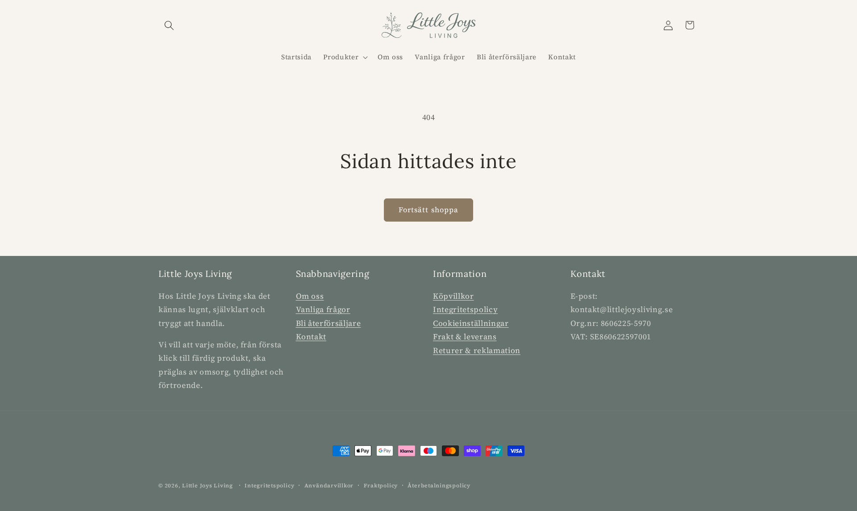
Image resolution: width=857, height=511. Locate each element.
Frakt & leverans (465, 336)
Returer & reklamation (476, 350)
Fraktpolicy (381, 485)
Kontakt (311, 336)
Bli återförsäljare (328, 323)
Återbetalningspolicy (439, 485)
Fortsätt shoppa (429, 210)
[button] (169, 25)
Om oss (310, 296)
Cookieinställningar (471, 323)
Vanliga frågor (323, 309)
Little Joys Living (207, 485)
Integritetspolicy (465, 309)
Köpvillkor (453, 296)
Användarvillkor (329, 485)
